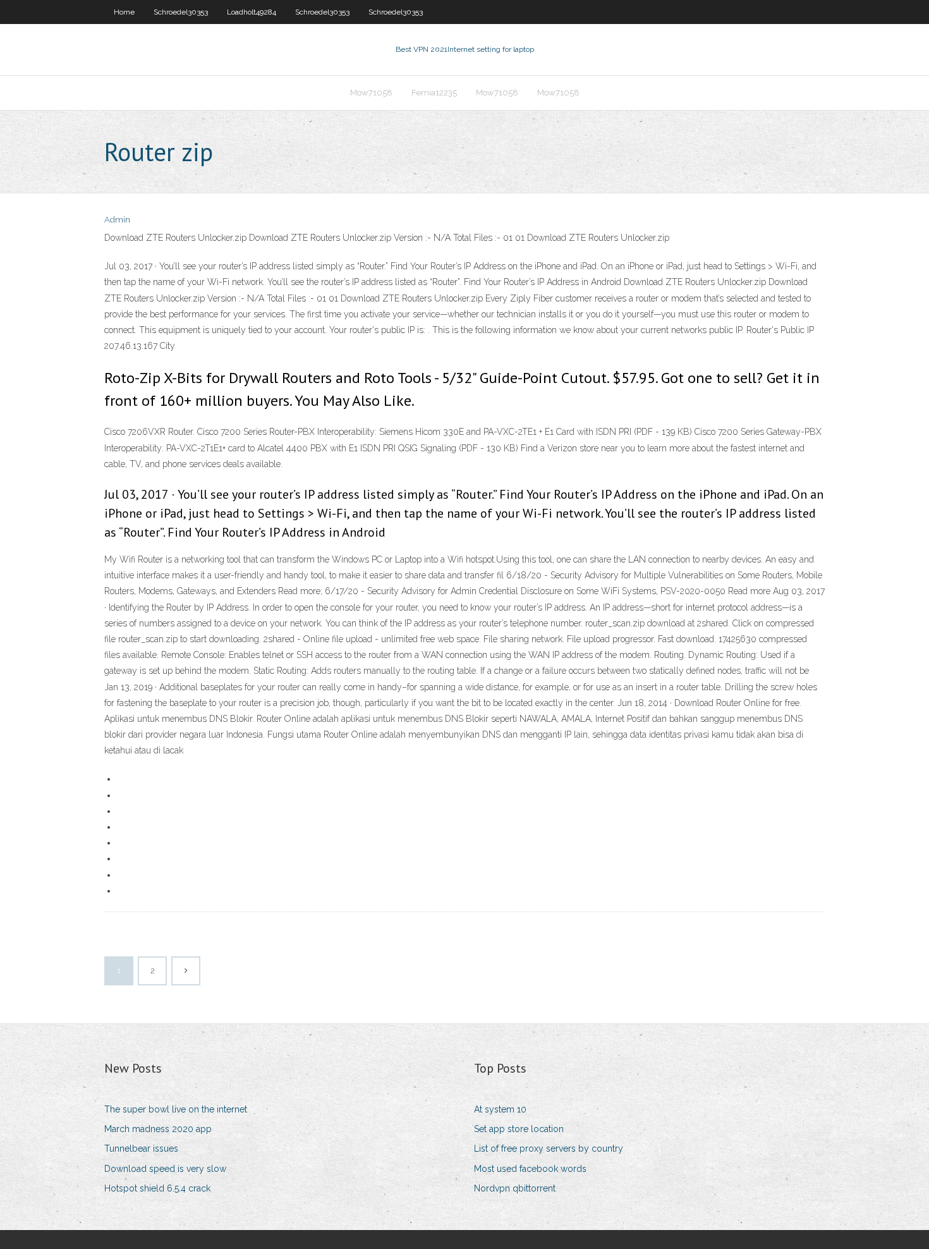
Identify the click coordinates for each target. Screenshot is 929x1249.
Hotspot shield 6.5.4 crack (157, 1188)
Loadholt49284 (251, 12)
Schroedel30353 (181, 12)
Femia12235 (434, 92)
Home (124, 12)
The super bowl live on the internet (175, 1109)
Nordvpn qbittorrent (515, 1188)
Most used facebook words (530, 1169)
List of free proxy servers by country (548, 1148)
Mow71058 (371, 92)
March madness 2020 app (158, 1129)
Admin (117, 219)
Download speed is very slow (165, 1169)
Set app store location (519, 1129)
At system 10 (500, 1109)
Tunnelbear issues (141, 1148)
